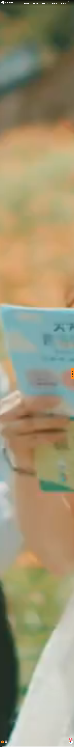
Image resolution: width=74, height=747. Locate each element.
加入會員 (60, 1)
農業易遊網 (7, 3)
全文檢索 (54, 1)
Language (68, 1)
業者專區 (64, 1)
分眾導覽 (72, 372)
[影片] (2, 742)
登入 (57, 1)
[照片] (6, 742)
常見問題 (50, 1)
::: (40, 1)
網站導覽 (43, 1)
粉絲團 (47, 1)
